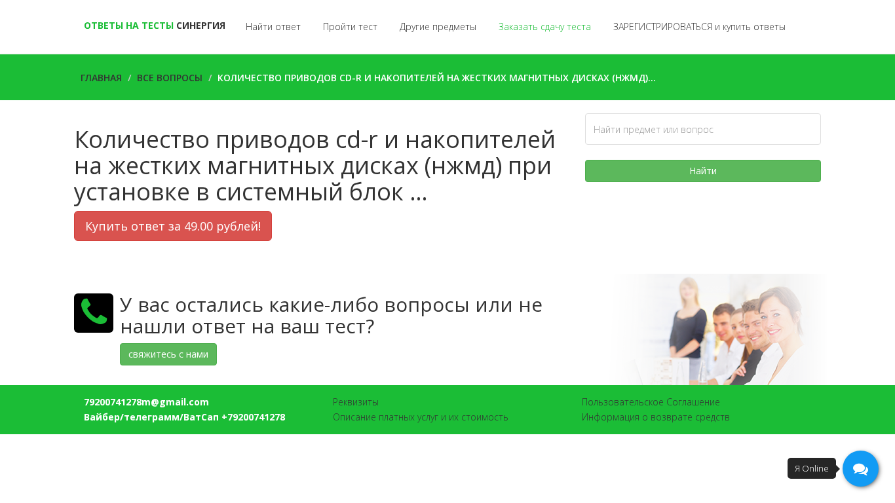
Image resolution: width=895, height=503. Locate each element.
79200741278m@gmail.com (146, 402)
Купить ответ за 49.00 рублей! (173, 226)
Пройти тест (350, 26)
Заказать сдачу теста (545, 26)
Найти (703, 170)
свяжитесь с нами (168, 354)
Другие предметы (438, 26)
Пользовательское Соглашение (651, 402)
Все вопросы (169, 77)
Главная (101, 77)
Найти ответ (273, 26)
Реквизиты (356, 402)
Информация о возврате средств (656, 417)
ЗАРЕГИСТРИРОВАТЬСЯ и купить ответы (699, 26)
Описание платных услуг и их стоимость (420, 417)
